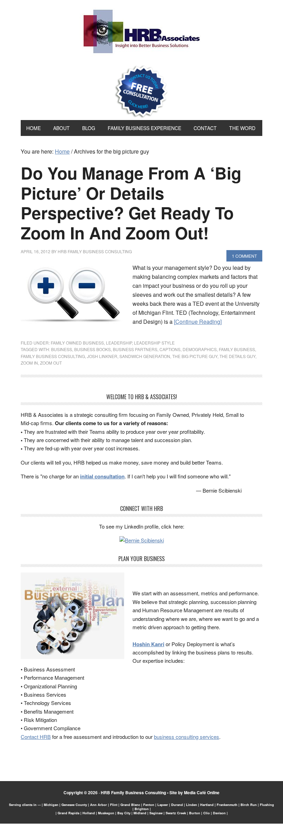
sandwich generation (144, 356)
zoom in (29, 363)
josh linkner (102, 356)
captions (169, 349)
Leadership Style (154, 343)
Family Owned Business (77, 343)
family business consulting (53, 356)
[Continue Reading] (198, 322)
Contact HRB (36, 736)
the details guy (237, 356)
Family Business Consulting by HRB (141, 33)
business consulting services (186, 736)
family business (237, 349)
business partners (135, 349)
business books (92, 349)
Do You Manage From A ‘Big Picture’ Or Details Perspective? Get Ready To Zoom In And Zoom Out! (131, 203)
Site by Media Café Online (194, 792)
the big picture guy (194, 356)
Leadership (119, 343)
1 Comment (244, 256)
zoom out (51, 363)
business (61, 349)
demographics (200, 349)
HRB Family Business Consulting (133, 792)
